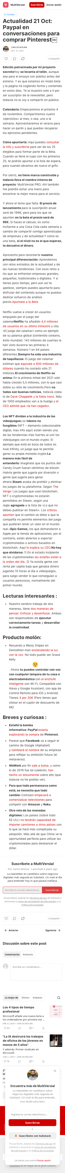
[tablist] (19, 954)
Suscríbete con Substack (35, 1135)
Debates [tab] (37, 997)
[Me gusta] (6, 58)
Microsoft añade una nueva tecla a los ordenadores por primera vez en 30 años (24, 1017)
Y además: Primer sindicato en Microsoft (21, 1051)
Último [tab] (25, 997)
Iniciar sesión (54, 4)
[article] (32, 1017)
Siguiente (50, 930)
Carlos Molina (19, 47)
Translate (10, 14)
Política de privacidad (43, 1150)
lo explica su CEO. (39, 547)
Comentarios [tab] (12, 954)
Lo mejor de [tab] (11, 997)
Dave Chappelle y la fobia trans (32, 396)
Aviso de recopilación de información (37, 901)
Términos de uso (44, 1143)
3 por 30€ (26, 697)
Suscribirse (37, 4)
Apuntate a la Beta (25, 302)
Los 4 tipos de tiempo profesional (18, 1009)
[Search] (58, 997)
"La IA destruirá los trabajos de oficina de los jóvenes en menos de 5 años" (23, 1041)
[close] (55, 1071)
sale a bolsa (40, 765)
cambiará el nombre (25, 750)
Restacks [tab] (28, 954)
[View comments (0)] (14, 58)
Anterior (13, 930)
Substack (15, 1165)
